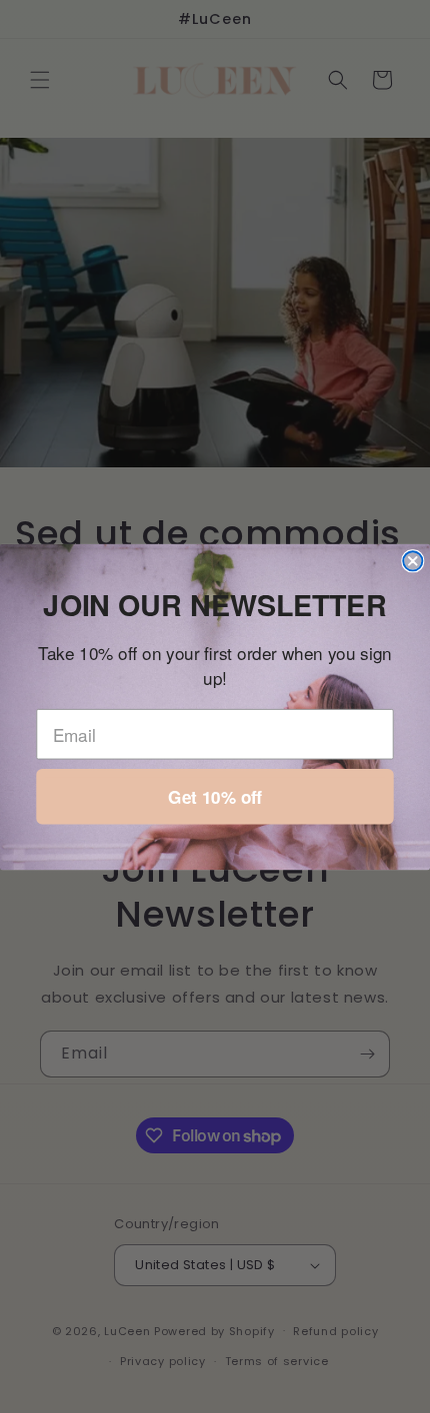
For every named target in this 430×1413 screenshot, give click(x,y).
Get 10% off (215, 796)
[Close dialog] (412, 560)
